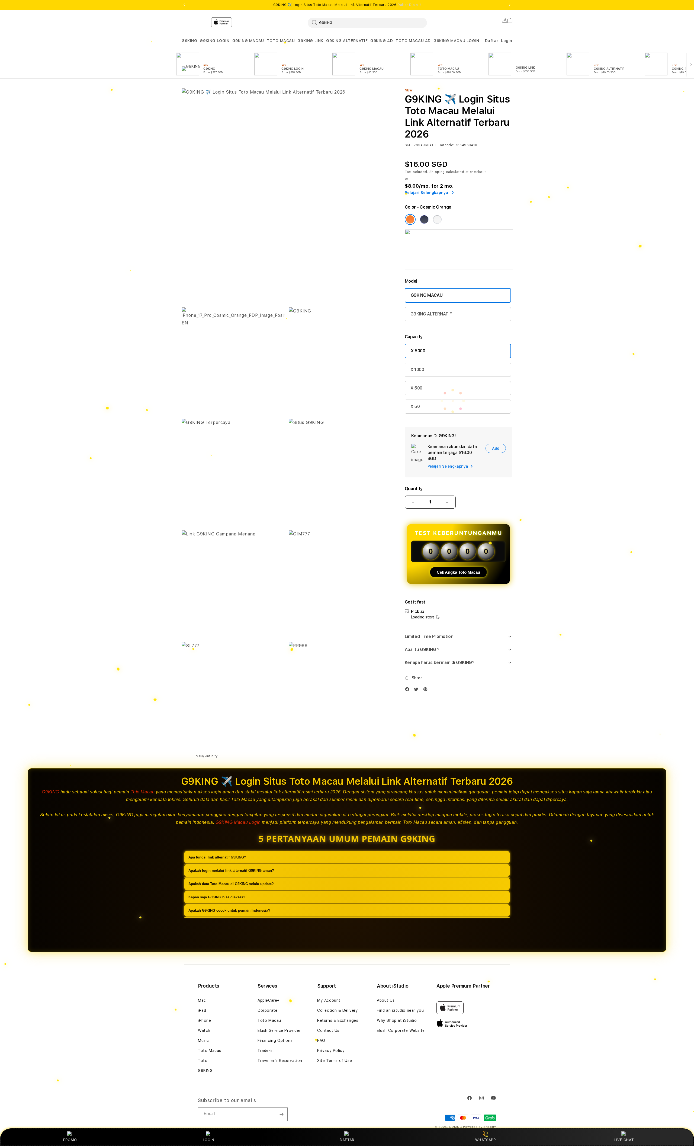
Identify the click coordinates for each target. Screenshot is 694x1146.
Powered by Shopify (479, 1127)
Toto (202, 1060)
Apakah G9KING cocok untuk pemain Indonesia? (229, 910)
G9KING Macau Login (238, 822)
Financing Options (275, 1040)
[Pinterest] (426, 690)
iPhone (204, 1020)
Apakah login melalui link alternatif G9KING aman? (231, 871)
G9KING (189, 41)
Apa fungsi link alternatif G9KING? (217, 857)
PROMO (70, 1140)
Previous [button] (184, 5)
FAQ (321, 1040)
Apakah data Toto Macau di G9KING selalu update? (231, 884)
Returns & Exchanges (337, 1020)
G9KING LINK (310, 41)
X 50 (415, 406)
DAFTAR (347, 1140)
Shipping (437, 172)
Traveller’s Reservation (280, 1060)
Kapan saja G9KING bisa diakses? (216, 897)
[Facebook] (408, 690)
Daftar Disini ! (409, 5)
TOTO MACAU (281, 41)
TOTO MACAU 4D (413, 41)
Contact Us (328, 1030)
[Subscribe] (281, 1114)
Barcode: (446, 145)
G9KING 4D (381, 41)
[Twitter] (417, 690)
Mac (202, 1000)
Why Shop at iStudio (397, 1020)
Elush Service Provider (279, 1030)
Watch (204, 1030)
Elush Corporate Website (401, 1030)
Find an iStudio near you (400, 1010)
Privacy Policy (331, 1050)
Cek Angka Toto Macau (458, 572)
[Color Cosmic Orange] (410, 219)
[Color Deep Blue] (424, 219)
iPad (202, 1010)
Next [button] (509, 5)
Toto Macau (143, 792)
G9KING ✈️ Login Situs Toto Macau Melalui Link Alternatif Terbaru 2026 (347, 5)
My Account (328, 1000)
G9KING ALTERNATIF (347, 41)
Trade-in (266, 1050)
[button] (189, 41)
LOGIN (208, 1140)
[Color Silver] (437, 219)
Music (203, 1040)
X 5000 (418, 350)
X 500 (416, 388)
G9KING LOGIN (214, 41)
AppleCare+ (269, 1000)
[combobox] (367, 22)
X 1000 (417, 369)
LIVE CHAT (624, 1140)
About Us (386, 1000)
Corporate (267, 1010)
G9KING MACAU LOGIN (456, 41)
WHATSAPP (485, 1140)
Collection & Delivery (337, 1010)
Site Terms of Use (334, 1060)
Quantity (414, 488)
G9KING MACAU (248, 41)
